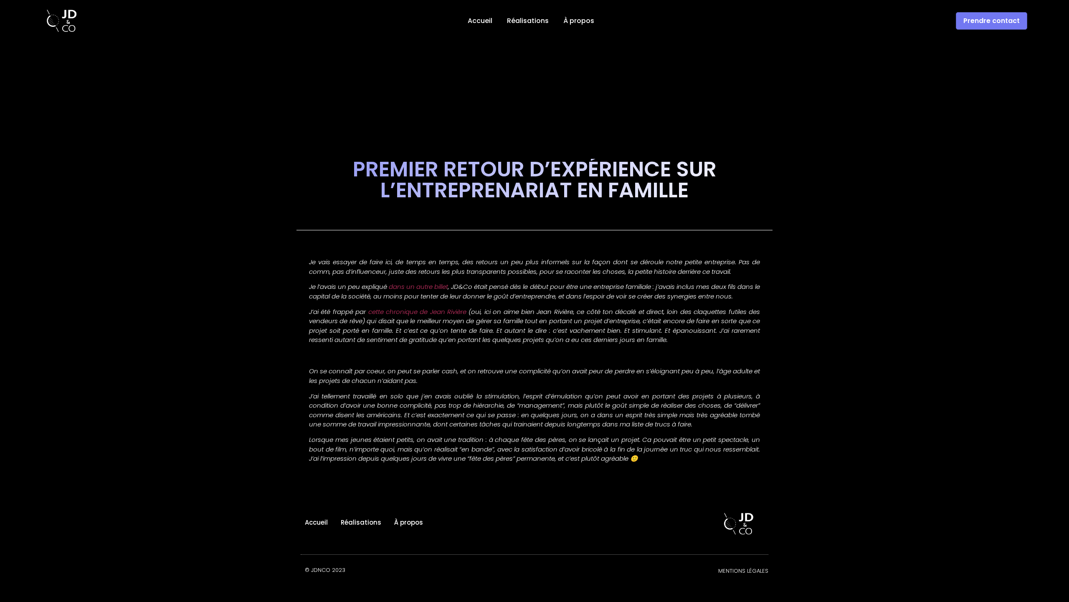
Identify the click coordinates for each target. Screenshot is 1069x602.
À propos (578, 21)
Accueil (480, 21)
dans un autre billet (418, 286)
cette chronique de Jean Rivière (417, 311)
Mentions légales (743, 571)
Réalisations (528, 21)
